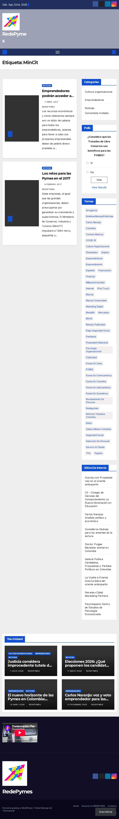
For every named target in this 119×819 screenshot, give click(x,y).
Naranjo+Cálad (94, 592)
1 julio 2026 (17, 671)
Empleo (105, 252)
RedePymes (17, 791)
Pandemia (91, 336)
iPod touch (103, 288)
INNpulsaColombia (95, 282)
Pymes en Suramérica (97, 393)
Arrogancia (91, 210)
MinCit (89, 318)
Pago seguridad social (98, 330)
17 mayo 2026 (74, 671)
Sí (91, 163)
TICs (88, 453)
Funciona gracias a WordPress (17, 808)
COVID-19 (91, 240)
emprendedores (94, 258)
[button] (109, 52)
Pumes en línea (94, 363)
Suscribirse (105, 811)
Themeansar (8, 810)
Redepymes (92, 408)
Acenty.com (92, 477)
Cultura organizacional (98, 91)
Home (76, 806)
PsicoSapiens (93, 604)
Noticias (47, 86)
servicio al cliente (95, 447)
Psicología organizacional (93, 350)
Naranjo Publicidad (95, 324)
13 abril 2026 (17, 704)
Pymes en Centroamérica (99, 375)
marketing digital (94, 306)
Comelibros (92, 529)
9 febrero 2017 (53, 184)
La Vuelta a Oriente (96, 577)
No (92, 172)
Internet (90, 288)
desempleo (92, 252)
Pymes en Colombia (96, 381)
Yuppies (98, 453)
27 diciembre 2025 (77, 704)
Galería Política (94, 559)
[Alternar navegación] (57, 52)
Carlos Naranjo (93, 222)
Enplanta (90, 270)
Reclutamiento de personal (95, 401)
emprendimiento (94, 264)
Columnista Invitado (97, 113)
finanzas (90, 276)
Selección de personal (97, 441)
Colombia (91, 228)
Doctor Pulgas (93, 544)
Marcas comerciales (96, 300)
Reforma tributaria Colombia (95, 415)
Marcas (89, 294)
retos (89, 423)
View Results (99, 187)
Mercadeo (103, 312)
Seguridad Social (95, 435)
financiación (104, 270)
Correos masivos (94, 234)
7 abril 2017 (51, 102)
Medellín (90, 312)
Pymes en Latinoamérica (98, 387)
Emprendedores (94, 99)
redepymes (34, 671)
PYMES (89, 369)
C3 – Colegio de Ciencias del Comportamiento (95, 496)
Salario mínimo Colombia (98, 429)
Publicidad (91, 357)
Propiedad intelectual (97, 342)
